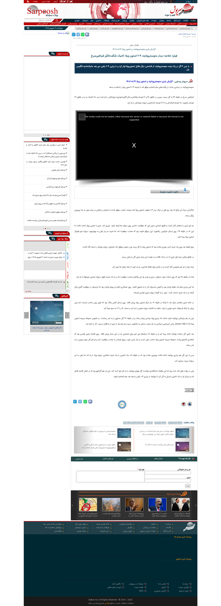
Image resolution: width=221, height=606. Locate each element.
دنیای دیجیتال (80, 528)
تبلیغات (35, 2)
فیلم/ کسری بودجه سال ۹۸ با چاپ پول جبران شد (48, 195)
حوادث (154, 20)
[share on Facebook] (87, 34)
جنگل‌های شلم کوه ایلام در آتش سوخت (111, 515)
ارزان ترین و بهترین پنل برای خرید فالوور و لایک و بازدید (46, 146)
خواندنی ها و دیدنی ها (52, 524)
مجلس (134, 23)
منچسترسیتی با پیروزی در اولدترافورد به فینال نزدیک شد (99, 432)
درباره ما (185, 584)
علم (92, 20)
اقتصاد (185, 20)
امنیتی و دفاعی (150, 23)
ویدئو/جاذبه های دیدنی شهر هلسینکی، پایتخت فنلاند (46, 220)
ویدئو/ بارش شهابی (58, 170)
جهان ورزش (127, 531)
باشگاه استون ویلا (160, 422)
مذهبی (98, 20)
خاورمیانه (160, 23)
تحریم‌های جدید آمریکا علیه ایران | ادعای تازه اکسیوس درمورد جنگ (88, 515)
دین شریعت (104, 531)
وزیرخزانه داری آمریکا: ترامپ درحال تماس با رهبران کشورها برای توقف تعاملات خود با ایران (135, 515)
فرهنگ (106, 20)
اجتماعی (67, 265)
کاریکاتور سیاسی (42, 23)
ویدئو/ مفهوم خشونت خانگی (55, 212)
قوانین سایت (183, 588)
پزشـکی (67, 246)
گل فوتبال (149, 422)
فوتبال (132, 20)
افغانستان (57, 531)
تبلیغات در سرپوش (136, 584)
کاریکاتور (64, 296)
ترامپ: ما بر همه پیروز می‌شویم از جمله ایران (159, 515)
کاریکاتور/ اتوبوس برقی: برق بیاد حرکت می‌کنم (46, 329)
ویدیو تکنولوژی (117, 28)
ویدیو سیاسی (72, 23)
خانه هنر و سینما (103, 524)
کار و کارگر (177, 20)
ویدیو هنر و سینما (132, 28)
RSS (141, 591)
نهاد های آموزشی (143, 20)
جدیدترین (79, 459)
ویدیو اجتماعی (171, 28)
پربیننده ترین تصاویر (183, 559)
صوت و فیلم (183, 591)
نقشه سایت (138, 588)
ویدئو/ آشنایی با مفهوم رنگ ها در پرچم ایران (49, 203)
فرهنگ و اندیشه (102, 528)
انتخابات (89, 23)
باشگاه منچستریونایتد (175, 422)
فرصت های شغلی (114, 588)
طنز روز (81, 23)
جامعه (169, 20)
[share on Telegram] (78, 34)
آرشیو (55, 2)
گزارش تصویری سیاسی (58, 23)
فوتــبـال (67, 284)
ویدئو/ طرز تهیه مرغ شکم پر (55, 186)
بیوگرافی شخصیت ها (53, 528)
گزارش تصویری (160, 591)
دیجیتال (85, 20)
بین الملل (97, 23)
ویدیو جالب (104, 28)
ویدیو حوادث (158, 28)
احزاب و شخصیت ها (122, 23)
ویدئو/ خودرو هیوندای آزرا (56, 178)
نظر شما (140, 469)
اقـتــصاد (67, 256)
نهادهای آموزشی (125, 524)
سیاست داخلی (182, 23)
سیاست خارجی (108, 23)
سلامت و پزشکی (149, 528)
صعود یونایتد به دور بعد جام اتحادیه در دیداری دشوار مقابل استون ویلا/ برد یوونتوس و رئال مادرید (157, 432)
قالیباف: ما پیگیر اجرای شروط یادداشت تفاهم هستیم (182, 515)
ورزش (125, 20)
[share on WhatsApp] (82, 34)
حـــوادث (67, 275)
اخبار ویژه (193, 23)
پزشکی (161, 20)
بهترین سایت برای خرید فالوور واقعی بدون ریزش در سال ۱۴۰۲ (46, 163)
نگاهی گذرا (116, 584)
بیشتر (29, 291)
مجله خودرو (81, 531)
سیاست (193, 20)
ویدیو (194, 34)
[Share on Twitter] (73, 34)
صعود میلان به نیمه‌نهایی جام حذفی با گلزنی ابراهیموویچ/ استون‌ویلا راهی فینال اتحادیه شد (99, 446)
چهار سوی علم (80, 524)
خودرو (77, 20)
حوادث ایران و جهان (148, 531)
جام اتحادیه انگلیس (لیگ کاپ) (133, 422)
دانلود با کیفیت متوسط (169, 192)
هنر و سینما (116, 20)
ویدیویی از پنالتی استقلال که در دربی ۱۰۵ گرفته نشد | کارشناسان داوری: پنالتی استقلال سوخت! (46, 155)
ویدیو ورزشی (146, 28)
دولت (140, 23)
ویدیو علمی (93, 28)
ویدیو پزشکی (81, 28)
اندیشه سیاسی (170, 23)
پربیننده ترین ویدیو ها (182, 536)
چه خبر (61, 239)
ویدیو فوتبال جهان (184, 34)
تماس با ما (162, 584)
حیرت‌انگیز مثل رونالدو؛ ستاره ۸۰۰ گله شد (159, 444)
